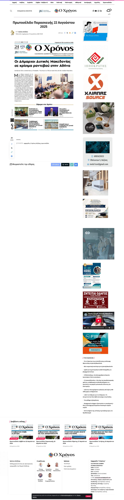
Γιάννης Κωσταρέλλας (41, 470)
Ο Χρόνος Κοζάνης (35, 143)
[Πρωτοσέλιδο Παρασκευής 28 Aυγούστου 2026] (48, 431)
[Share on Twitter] (67, 33)
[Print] (75, 33)
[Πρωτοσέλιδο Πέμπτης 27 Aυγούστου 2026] (75, 431)
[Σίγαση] (109, 328)
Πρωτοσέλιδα (14, 438)
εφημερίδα (27, 143)
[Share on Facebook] (65, 33)
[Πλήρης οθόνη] (112, 328)
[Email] (70, 33)
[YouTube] (95, 10)
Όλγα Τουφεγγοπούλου (50, 480)
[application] (98, 320)
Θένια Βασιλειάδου (56, 470)
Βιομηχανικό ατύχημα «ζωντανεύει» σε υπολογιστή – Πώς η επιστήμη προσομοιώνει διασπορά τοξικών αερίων (98, 405)
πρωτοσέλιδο (45, 143)
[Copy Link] (72, 33)
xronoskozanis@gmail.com (102, 477)
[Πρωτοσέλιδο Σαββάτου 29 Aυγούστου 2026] (22, 431)
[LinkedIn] (101, 10)
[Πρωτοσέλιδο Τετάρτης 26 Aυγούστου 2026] (101, 431)
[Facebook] (93, 10)
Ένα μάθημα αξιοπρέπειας (91, 400)
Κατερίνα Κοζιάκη (40, 480)
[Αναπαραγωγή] (85, 328)
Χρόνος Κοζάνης (23, 31)
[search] (11, 10)
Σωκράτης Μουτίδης (48, 470)
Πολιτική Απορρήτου (66, 495)
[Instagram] (98, 10)
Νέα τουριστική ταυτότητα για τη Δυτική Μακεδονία (98, 366)
